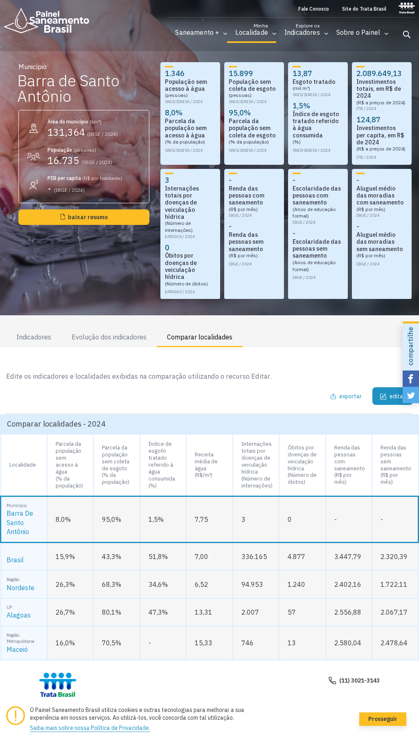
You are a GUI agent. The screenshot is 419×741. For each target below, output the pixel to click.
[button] (197, 32)
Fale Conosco (313, 9)
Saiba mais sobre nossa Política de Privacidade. (90, 728)
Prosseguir (382, 719)
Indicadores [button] (33, 337)
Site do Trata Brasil (364, 9)
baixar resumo (88, 217)
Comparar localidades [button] (199, 337)
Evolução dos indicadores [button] (109, 337)
